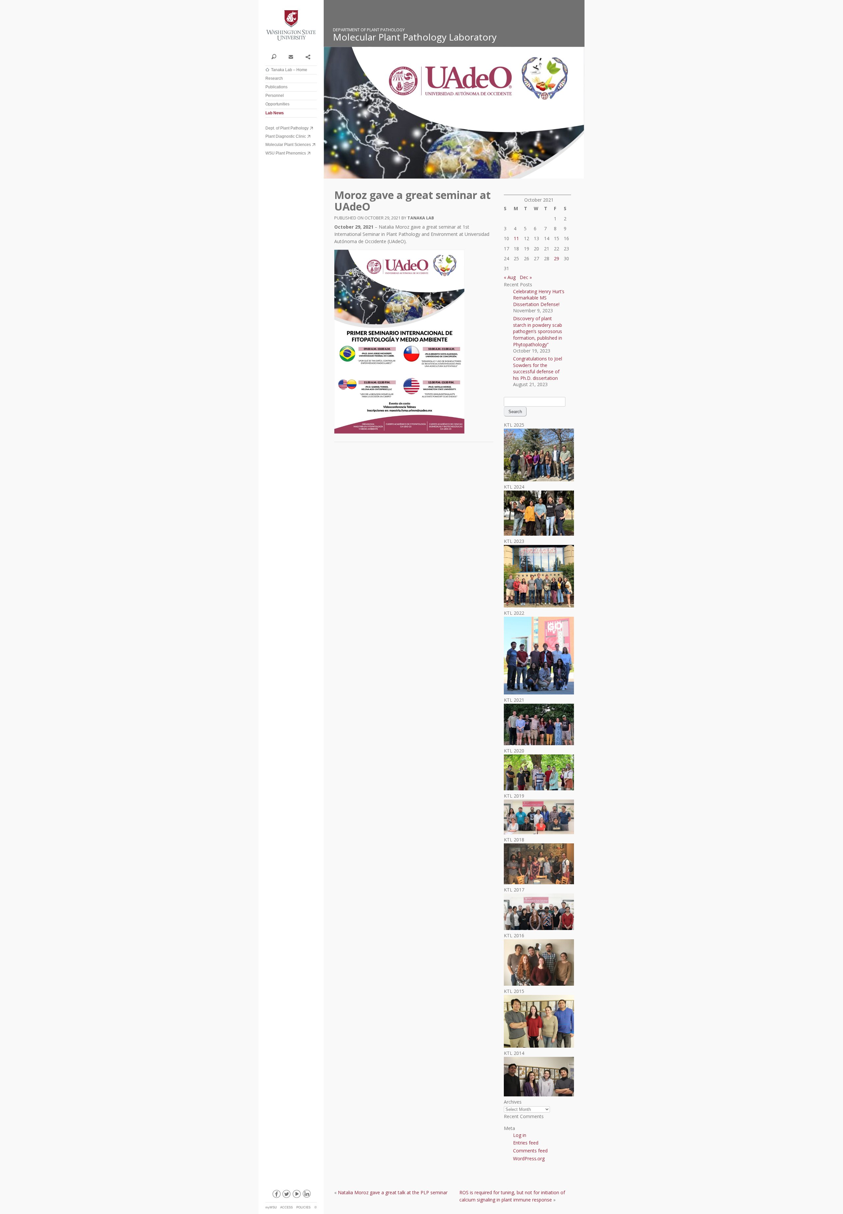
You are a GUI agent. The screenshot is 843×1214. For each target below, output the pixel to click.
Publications (276, 87)
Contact (290, 56)
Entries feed (525, 1143)
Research (274, 78)
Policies (303, 1207)
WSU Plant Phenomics (285, 153)
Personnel (274, 95)
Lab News (274, 113)
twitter (286, 1195)
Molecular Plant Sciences (288, 144)
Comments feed (530, 1150)
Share (307, 56)
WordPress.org (529, 1158)
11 (516, 238)
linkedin (306, 1195)
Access (286, 1207)
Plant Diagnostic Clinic (285, 136)
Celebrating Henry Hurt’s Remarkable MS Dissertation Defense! (538, 297)
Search (273, 56)
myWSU (271, 1207)
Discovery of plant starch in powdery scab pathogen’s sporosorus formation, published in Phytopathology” (537, 331)
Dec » (526, 277)
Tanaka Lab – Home (289, 70)
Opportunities (277, 104)
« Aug (510, 277)
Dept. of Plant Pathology (287, 128)
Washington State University (291, 25)
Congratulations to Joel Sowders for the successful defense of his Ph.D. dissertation (537, 368)
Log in (519, 1135)
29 (556, 258)
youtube (296, 1195)
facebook (276, 1195)
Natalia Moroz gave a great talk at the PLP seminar (393, 1192)
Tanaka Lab (420, 218)
